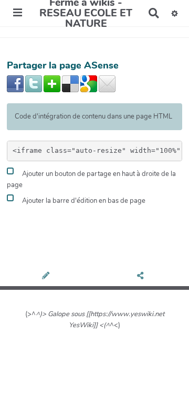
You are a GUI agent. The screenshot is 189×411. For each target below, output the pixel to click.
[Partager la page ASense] (142, 276)
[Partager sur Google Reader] (88, 83)
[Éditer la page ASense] (47, 276)
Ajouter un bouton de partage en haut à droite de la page (91, 180)
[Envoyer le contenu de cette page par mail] (107, 83)
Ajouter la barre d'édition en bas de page (82, 201)
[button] (174, 13)
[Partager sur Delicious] (70, 83)
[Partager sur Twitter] (33, 83)
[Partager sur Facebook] (15, 83)
